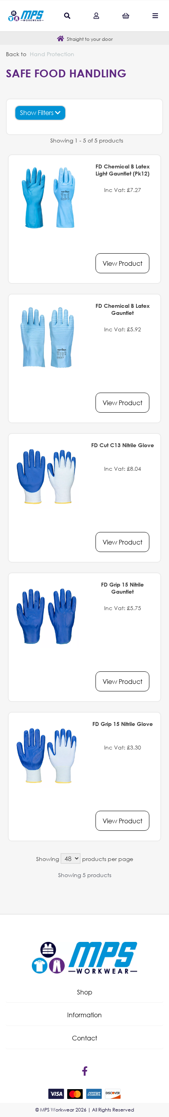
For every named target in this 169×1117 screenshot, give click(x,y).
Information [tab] (84, 1015)
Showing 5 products (84, 875)
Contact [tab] (84, 1038)
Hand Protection (52, 54)
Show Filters (37, 112)
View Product (122, 263)
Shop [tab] (84, 992)
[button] (84, 992)
